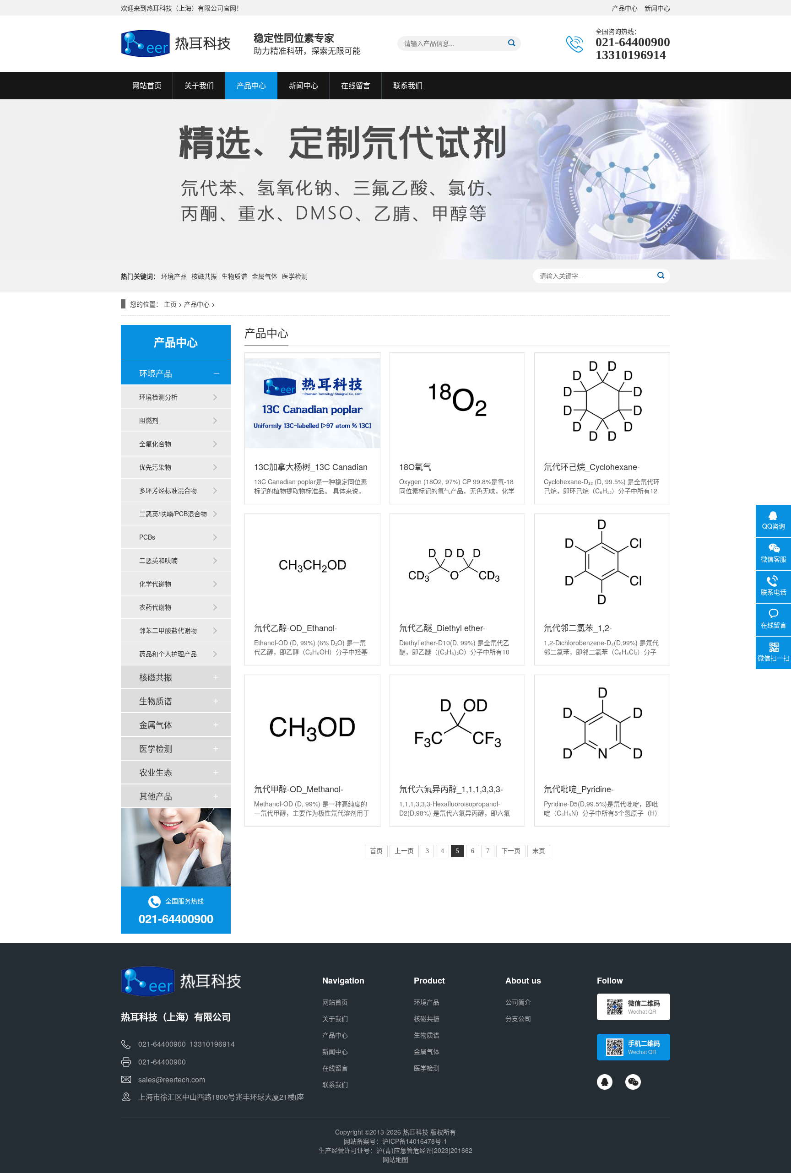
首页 (376, 851)
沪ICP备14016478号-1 (414, 1141)
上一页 (404, 851)
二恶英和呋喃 (158, 560)
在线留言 (335, 1067)
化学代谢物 (155, 583)
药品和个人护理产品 (168, 653)
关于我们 (335, 1018)
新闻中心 (657, 7)
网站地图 (395, 1159)
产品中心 (625, 7)
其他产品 (155, 796)
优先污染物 (155, 466)
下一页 (510, 851)
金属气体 (264, 276)
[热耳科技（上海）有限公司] (178, 43)
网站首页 (335, 1001)
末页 (538, 851)
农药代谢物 (155, 606)
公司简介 (518, 1001)
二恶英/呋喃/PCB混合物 (173, 513)
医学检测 (295, 276)
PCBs (147, 536)
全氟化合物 (155, 443)
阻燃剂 (148, 420)
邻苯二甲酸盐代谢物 (168, 630)
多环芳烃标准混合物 (168, 490)
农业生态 (155, 772)
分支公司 (518, 1018)
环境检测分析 (158, 396)
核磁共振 (204, 276)
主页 (170, 303)
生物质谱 (234, 276)
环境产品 (174, 276)
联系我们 (335, 1084)
